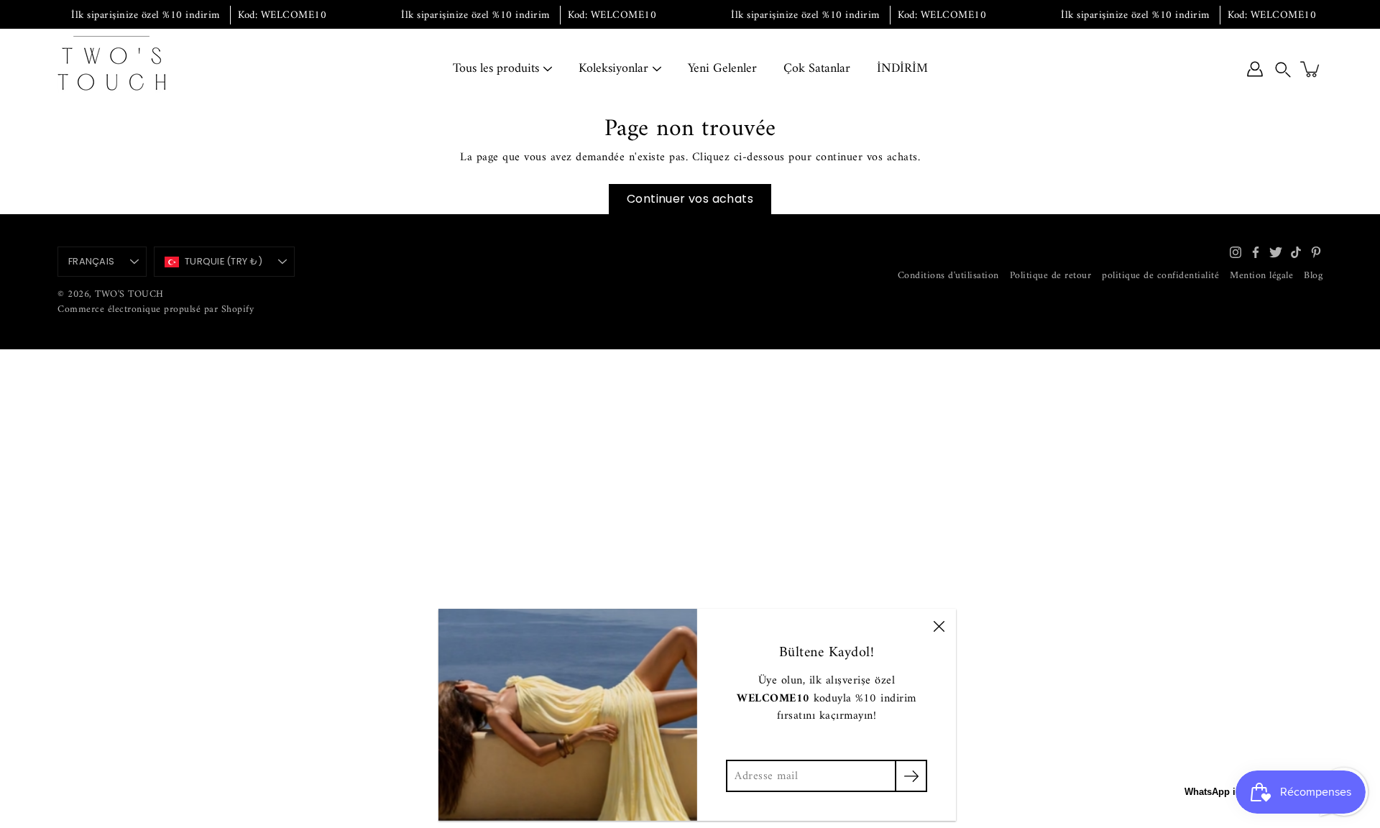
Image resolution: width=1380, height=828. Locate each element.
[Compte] (1254, 69)
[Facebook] (1255, 252)
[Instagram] (1235, 252)
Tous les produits (496, 69)
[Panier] (1311, 69)
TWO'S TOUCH (129, 294)
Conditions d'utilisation (948, 276)
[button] (1283, 69)
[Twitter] (1275, 252)
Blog (1313, 276)
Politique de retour (1051, 276)
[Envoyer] (911, 776)
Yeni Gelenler (722, 69)
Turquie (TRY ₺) (223, 261)
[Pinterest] (1316, 252)
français (91, 261)
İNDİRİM (902, 69)
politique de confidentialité (1160, 276)
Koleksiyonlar (613, 69)
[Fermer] (938, 626)
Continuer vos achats (690, 198)
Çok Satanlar (816, 69)
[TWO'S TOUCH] (111, 69)
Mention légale (1261, 276)
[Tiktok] (1295, 252)
